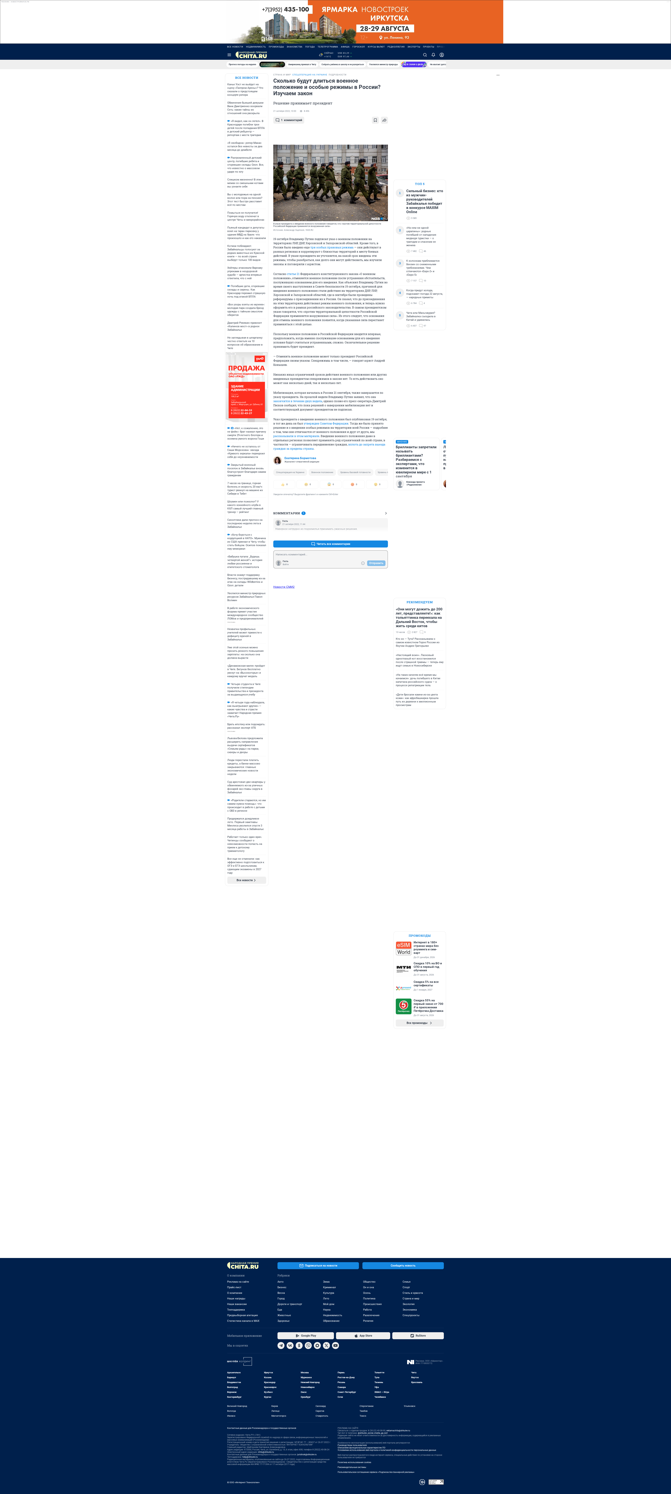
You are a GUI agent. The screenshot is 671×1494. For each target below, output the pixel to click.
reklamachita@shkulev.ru (398, 1430)
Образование (331, 1320)
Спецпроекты (411, 1315)
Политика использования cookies (354, 1462)
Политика (369, 1298)
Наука (326, 1309)
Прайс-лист (234, 1287)
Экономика (410, 1309)
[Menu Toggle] (229, 55)
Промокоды (276, 47)
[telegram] (280, 1345)
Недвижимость (256, 47)
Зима (326, 1281)
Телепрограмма (328, 47)
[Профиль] (442, 55)
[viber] (308, 1345)
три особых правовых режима (331, 247)
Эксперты (413, 47)
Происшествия (372, 1304)
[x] (326, 1345)
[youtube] (335, 1345)
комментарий (291, 120)
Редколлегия (396, 47)
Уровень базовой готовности (355, 472)
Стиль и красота (413, 1292)
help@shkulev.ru (250, 1457)
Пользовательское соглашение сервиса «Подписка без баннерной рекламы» (376, 1472)
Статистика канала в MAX (243, 1320)
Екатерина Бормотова (300, 458)
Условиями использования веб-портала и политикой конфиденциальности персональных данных (387, 1450)
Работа (367, 1309)
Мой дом (328, 1304)
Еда (279, 1309)
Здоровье (283, 1320)
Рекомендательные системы (352, 1467)
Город (281, 1298)
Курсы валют (376, 47)
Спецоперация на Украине (290, 472)
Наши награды (236, 1298)
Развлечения (371, 1315)
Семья (406, 1281)
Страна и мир (411, 1298)
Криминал (329, 1287)
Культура (328, 1292)
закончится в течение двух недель (297, 401)
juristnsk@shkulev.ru (307, 1454)
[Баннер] (272, 64)
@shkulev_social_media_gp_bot (373, 1433)
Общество (369, 1281)
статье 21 (293, 274)
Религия (368, 1320)
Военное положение (322, 472)
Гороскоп (358, 47)
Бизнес (281, 1287)
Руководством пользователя (352, 1445)
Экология (408, 1304)
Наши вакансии (237, 1304)
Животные (284, 1315)
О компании (234, 1292)
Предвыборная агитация (242, 1315)
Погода (310, 47)
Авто (280, 1281)
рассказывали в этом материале (296, 436)
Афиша (345, 47)
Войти (286, 564)
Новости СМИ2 (284, 587)
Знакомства (294, 47)
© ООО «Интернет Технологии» (243, 1482)
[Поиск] (425, 55)
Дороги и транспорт (289, 1304)
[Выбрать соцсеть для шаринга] (384, 120)
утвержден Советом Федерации (326, 423)
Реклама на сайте (238, 1281)
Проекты (428, 47)
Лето (326, 1298)
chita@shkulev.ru (266, 1452)
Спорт (406, 1287)
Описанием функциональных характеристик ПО (361, 1447)
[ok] (299, 1345)
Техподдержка (236, 1309)
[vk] (290, 1345)
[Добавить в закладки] (375, 120)
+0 (374, 535)
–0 (383, 535)
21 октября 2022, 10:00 (284, 111)
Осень (367, 1292)
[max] (317, 1345)
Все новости (235, 47)
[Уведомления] (433, 55)
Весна (281, 1292)
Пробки (442, 47)
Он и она (368, 1287)
